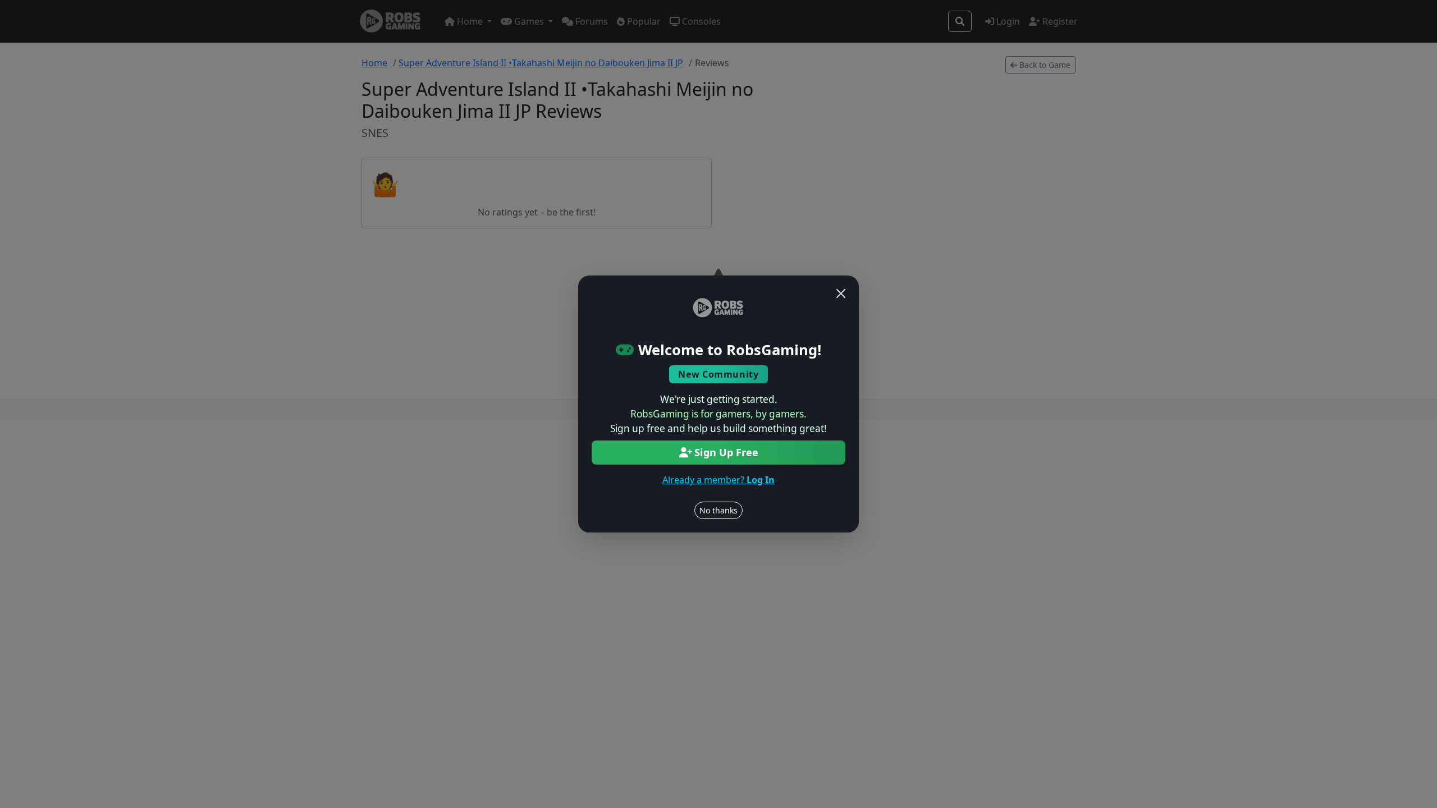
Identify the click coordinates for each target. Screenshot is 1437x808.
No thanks (718, 510)
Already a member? (718, 480)
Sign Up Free (726, 452)
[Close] (841, 293)
